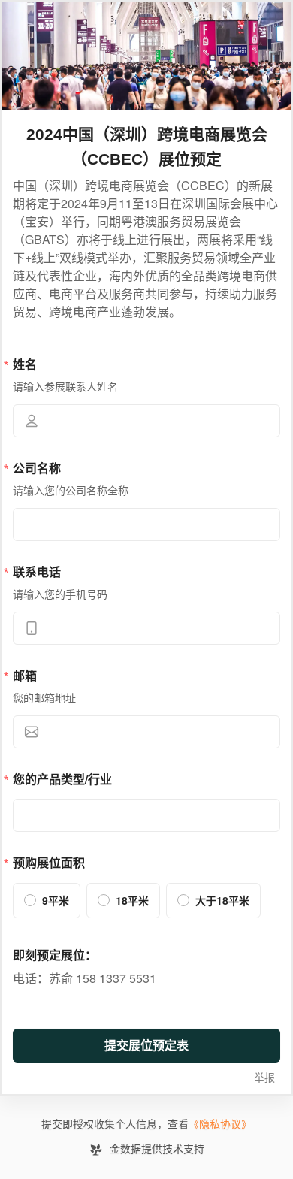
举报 (264, 1078)
